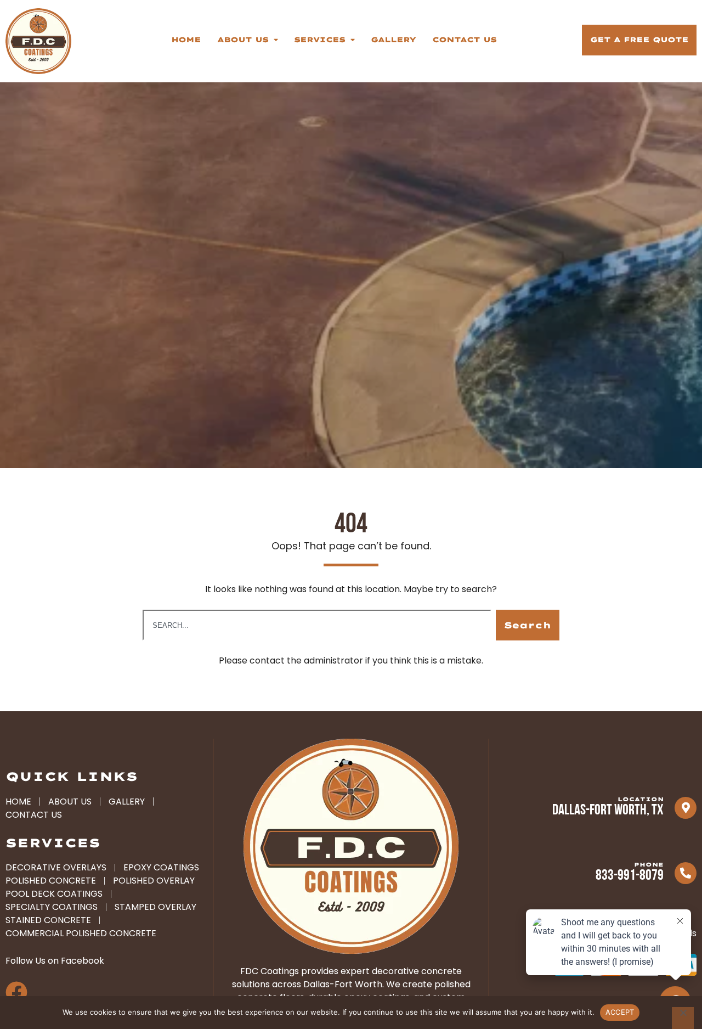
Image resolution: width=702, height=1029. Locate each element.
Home (186, 39)
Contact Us (464, 39)
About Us (242, 39)
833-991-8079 (630, 876)
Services (319, 39)
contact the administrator (306, 660)
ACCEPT (620, 1012)
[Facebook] (16, 992)
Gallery (393, 39)
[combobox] (317, 625)
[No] (683, 1018)
